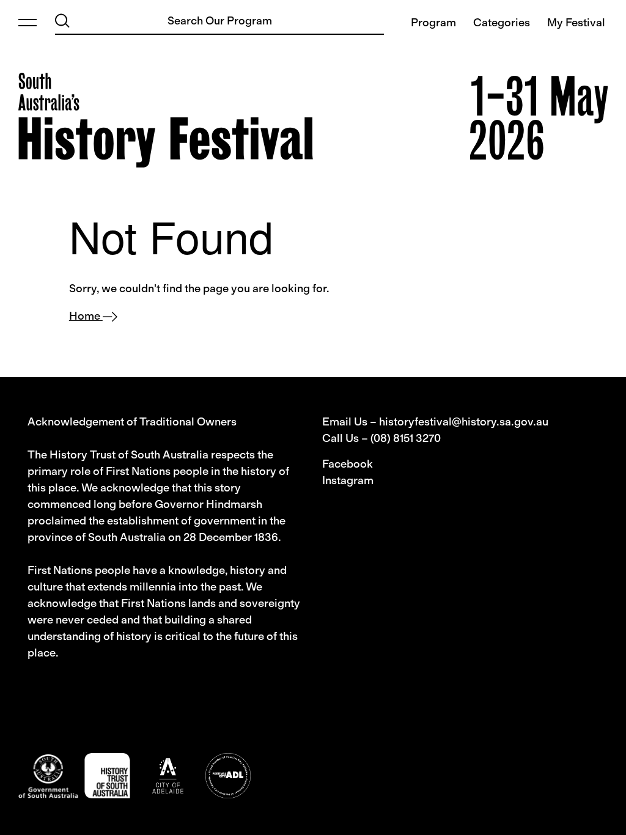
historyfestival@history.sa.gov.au (463, 422)
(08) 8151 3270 (405, 438)
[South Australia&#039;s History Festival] (165, 120)
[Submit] (62, 20)
